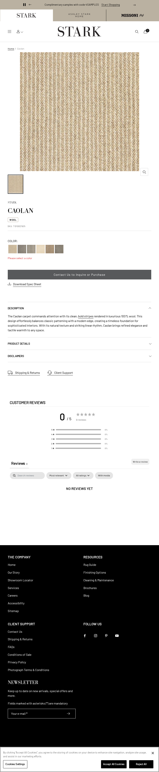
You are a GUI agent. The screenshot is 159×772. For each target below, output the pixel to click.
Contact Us (15, 631)
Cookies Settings (15, 764)
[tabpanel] (79, 501)
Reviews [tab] (19, 463)
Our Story (14, 572)
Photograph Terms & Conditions (28, 670)
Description (16, 308)
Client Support (63, 372)
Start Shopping (110, 4)
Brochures (90, 588)
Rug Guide (89, 564)
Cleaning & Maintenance (98, 580)
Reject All (141, 764)
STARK (12, 202)
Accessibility (16, 603)
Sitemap (13, 611)
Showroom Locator (20, 580)
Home (11, 48)
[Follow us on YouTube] (116, 635)
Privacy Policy (17, 662)
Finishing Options (94, 572)
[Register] (68, 713)
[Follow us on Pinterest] (106, 635)
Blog (86, 595)
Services (13, 588)
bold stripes (85, 316)
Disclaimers (16, 356)
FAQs (11, 647)
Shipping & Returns (27, 372)
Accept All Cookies (113, 764)
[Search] (136, 31)
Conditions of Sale (19, 654)
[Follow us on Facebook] (85, 635)
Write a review (140, 461)
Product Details (19, 343)
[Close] (153, 753)
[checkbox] (104, 475)
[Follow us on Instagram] (95, 635)
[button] (26, 15)
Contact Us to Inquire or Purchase (79, 274)
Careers (13, 595)
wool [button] (13, 219)
